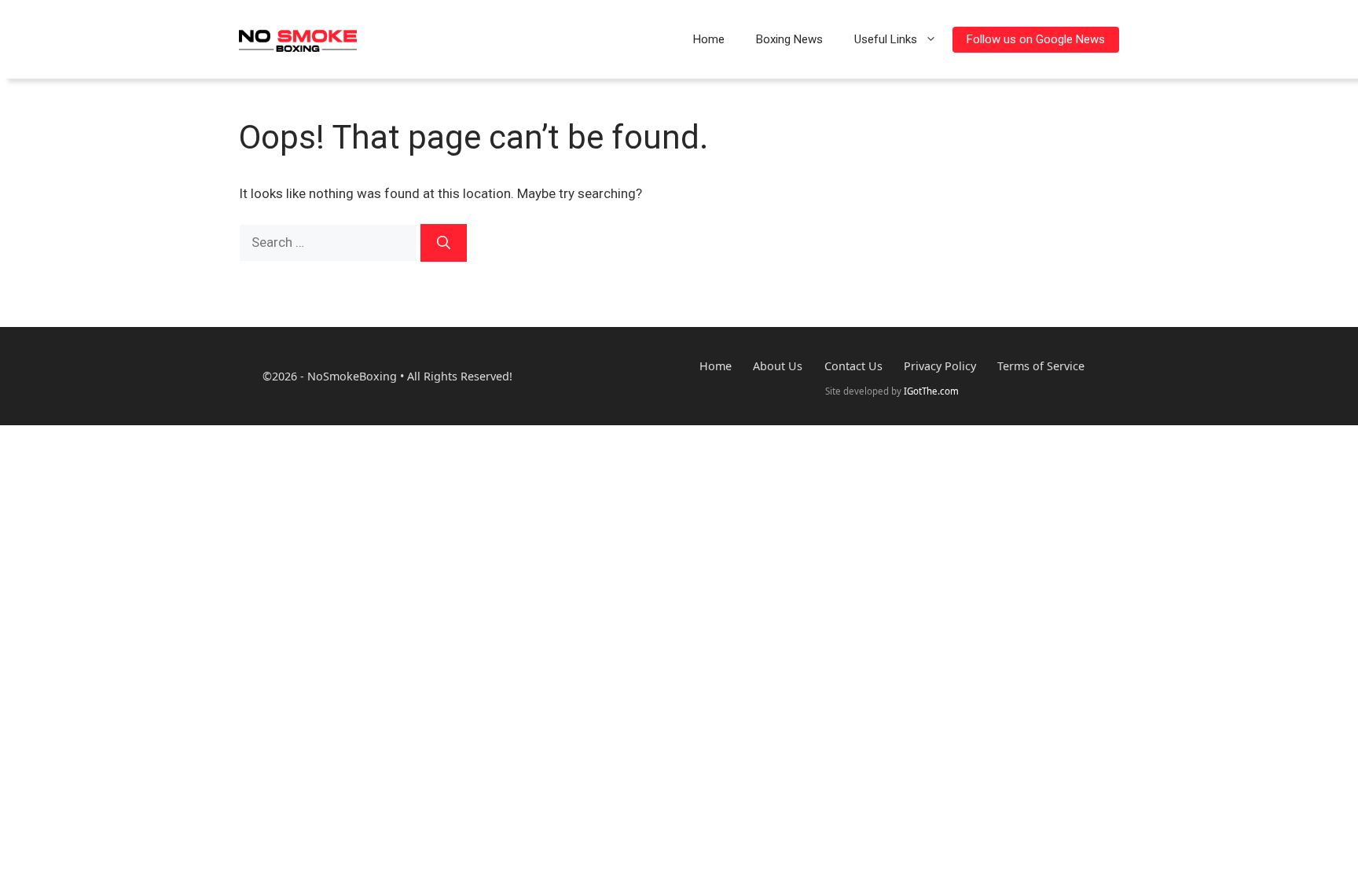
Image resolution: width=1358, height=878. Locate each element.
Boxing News (789, 39)
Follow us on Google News (1036, 39)
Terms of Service (1041, 366)
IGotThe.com (931, 391)
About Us (777, 366)
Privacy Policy (940, 366)
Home (709, 39)
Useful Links (885, 39)
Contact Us (853, 366)
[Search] (443, 243)
